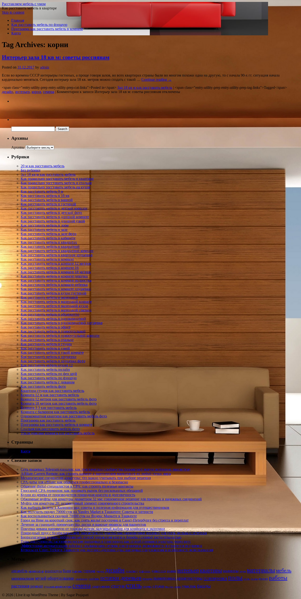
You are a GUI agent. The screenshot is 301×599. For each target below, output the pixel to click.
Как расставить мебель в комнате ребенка (54, 285)
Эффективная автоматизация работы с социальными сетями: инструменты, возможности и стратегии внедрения (111, 546)
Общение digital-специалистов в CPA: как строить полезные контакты (77, 486)
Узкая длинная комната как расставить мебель (58, 433)
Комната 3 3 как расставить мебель (49, 408)
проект (263, 578)
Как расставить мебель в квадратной (50, 246)
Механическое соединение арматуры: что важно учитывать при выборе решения (86, 478)
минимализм (22, 578)
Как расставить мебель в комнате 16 (50, 268)
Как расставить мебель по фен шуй (49, 374)
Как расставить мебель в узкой (45, 348)
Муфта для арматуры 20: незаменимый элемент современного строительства (82, 503)
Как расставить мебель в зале (44, 230)
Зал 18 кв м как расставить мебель (144, 88)
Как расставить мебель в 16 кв (45, 196)
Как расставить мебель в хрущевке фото (53, 361)
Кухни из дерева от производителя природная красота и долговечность (78, 495)
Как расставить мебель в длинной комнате (55, 217)
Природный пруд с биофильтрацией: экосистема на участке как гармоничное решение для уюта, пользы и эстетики (114, 533)
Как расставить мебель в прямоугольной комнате (60, 336)
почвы (254, 579)
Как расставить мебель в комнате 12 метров (56, 263)
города (89, 570)
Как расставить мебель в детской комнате (54, 208)
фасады (204, 585)
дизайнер (131, 571)
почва (246, 579)
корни (36, 92)
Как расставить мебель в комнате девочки (54, 276)
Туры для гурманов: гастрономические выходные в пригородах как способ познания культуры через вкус (106, 541)
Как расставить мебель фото (43, 386)
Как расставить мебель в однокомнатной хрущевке (62, 323)
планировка (215, 578)
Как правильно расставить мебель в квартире (57, 179)
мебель (283, 570)
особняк (93, 578)
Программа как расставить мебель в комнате (47, 29)
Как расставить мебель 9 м (42, 191)
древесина (158, 571)
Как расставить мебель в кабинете (48, 238)
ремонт (36, 586)
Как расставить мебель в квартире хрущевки (56, 255)
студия (158, 586)
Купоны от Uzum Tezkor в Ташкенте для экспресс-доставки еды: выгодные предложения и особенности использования (117, 550)
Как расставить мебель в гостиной (48, 204)
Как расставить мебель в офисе (46, 327)
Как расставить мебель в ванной (47, 200)
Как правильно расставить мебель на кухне (55, 187)
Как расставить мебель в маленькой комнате (56, 302)
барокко (77, 571)
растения (20, 585)
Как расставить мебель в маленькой (49, 297)
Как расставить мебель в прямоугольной (53, 331)
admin (44, 67)
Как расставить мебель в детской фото (51, 213)
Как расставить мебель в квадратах (49, 242)
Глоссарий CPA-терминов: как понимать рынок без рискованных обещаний (82, 491)
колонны (230, 570)
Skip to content (13, 12)
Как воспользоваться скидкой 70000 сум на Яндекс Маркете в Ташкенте (79, 516)
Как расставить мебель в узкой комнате (52, 352)
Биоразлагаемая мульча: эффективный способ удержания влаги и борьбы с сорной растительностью (101, 537)
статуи (117, 585)
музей (40, 578)
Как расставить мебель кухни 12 (47, 365)
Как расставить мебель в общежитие (50, 314)
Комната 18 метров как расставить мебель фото (59, 403)
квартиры (211, 570)
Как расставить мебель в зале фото (48, 234)
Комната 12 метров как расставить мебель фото (59, 399)
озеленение (81, 579)
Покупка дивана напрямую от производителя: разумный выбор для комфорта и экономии (93, 529)
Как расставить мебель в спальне (47, 340)
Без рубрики (30, 170)
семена (48, 92)
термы (177, 586)
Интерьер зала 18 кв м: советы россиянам (55, 57)
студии (147, 586)
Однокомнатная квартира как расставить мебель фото (64, 416)
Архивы (17, 147)
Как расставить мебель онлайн (45, 369)
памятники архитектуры (177, 578)
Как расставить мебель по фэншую (39, 25)
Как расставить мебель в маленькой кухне (54, 306)
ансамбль (19, 571)
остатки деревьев (120, 578)
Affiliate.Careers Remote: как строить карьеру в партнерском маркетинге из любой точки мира (96, 474)
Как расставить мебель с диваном (48, 382)
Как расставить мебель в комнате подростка (56, 280)
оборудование (60, 578)
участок (189, 586)
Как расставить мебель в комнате (47, 259)
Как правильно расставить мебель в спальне (56, 183)
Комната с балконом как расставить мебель (55, 412)
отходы (147, 578)
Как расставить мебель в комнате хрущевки (56, 289)
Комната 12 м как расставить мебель (50, 395)
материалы (261, 570)
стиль (133, 585)
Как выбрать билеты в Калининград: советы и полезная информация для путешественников (95, 507)
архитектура (53, 571)
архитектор (36, 571)
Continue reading (156, 79)
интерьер (22, 92)
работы (278, 578)
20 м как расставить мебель (42, 166)
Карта (16, 33)
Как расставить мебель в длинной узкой (53, 221)
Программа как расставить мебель (48, 420)
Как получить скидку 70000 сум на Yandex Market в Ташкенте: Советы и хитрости (87, 512)
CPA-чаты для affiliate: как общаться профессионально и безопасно (74, 482)
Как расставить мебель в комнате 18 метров (56, 272)
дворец (100, 571)
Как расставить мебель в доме (45, 225)
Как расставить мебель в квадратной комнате (57, 251)
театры (169, 586)
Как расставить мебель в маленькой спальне (56, 310)
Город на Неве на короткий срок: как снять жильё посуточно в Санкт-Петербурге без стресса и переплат (105, 520)
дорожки (144, 571)
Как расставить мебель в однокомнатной (53, 319)
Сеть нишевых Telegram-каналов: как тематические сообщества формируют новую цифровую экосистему (105, 469)
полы (235, 577)
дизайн (7, 92)
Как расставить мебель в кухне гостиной (53, 293)
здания (171, 571)
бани (67, 571)
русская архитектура (57, 586)
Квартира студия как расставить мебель (52, 391)
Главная (17, 20)
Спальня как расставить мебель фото (50, 429)
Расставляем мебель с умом (24, 4)
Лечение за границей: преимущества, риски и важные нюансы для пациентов (83, 524)
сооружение (101, 586)
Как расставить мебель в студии (46, 344)
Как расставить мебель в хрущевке (48, 357)
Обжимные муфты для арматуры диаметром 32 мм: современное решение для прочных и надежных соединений (111, 499)
